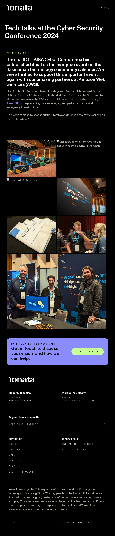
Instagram (85, 522)
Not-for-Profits (74, 449)
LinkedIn (68, 522)
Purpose (14, 444)
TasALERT (13, 103)
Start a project (21, 472)
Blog (12, 466)
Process (15, 449)
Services (15, 460)
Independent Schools (77, 444)
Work (12, 455)
